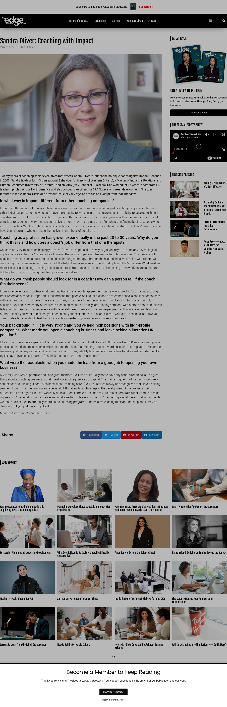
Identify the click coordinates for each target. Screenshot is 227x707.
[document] (113, 353)
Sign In (122, 700)
